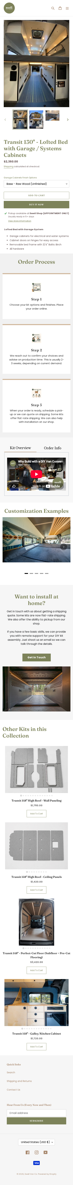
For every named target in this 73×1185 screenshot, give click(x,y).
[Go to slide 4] (28, 795)
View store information (19, 221)
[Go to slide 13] (49, 795)
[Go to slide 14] (52, 795)
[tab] (26, 573)
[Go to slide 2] (23, 795)
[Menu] (67, 8)
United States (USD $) (35, 1142)
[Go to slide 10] (42, 795)
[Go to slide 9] (40, 795)
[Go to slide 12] (47, 795)
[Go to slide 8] (37, 795)
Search (11, 1072)
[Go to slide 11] (44, 795)
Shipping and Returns (19, 1081)
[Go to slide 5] (30, 795)
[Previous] (9, 546)
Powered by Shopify (47, 1174)
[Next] (63, 546)
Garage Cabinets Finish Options (20, 177)
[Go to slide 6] (33, 795)
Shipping (8, 166)
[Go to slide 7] (35, 795)
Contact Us (13, 1089)
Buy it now (36, 204)
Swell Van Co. (31, 1174)
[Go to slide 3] (25, 795)
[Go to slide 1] (21, 796)
